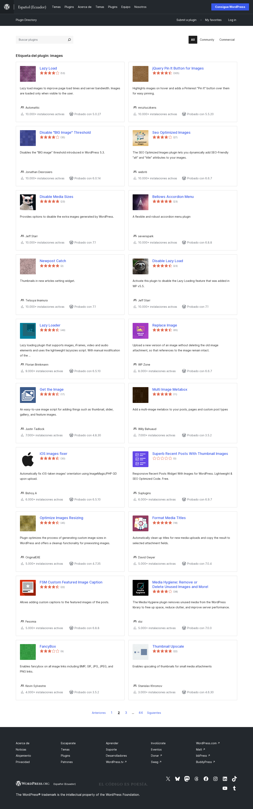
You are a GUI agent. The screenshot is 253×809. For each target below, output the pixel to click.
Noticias (21, 749)
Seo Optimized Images (171, 132)
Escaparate (68, 743)
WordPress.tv (116, 762)
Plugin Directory (26, 20)
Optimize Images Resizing (61, 518)
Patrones (67, 762)
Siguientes (154, 712)
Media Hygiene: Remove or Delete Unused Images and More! (180, 584)
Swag (156, 762)
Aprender (112, 743)
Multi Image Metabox (169, 389)
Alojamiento (23, 755)
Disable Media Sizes (56, 197)
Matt (200, 749)
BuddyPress (205, 762)
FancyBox (48, 646)
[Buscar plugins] (69, 40)
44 (141, 713)
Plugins (65, 755)
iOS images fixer (53, 454)
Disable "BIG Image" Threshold (65, 132)
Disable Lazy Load (167, 261)
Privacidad (23, 762)
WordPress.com (208, 743)
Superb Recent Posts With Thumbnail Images (190, 454)
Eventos (156, 749)
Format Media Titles (169, 518)
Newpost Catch (53, 261)
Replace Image (164, 325)
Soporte (111, 749)
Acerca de (22, 743)
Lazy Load (48, 68)
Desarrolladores (116, 755)
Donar (156, 755)
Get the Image (52, 389)
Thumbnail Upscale (168, 646)
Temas (65, 749)
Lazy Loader (50, 325)
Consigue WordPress (230, 6)
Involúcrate (158, 743)
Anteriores (99, 712)
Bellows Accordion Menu (173, 197)
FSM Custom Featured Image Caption (71, 582)
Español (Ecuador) (65, 783)
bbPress (203, 755)
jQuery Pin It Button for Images (178, 68)
